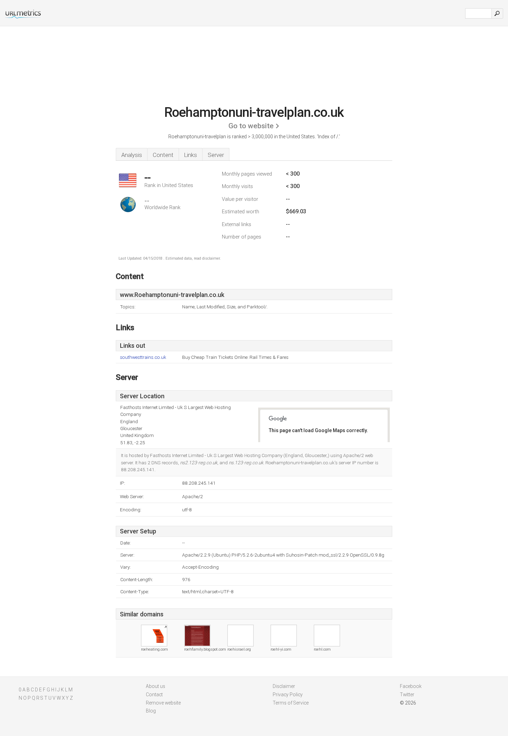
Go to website (251, 126)
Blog (151, 711)
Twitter (407, 694)
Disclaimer (284, 686)
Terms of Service (291, 703)
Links (190, 154)
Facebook (411, 686)
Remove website (163, 703)
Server (216, 154)
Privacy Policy (288, 694)
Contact (154, 694)
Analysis (131, 154)
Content (163, 154)
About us (155, 686)
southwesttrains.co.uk (143, 357)
